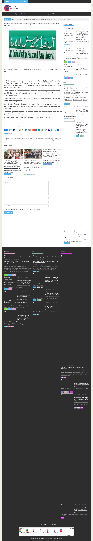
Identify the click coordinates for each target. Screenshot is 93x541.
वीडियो (37, 14)
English (43, 14)
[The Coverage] (5, 14)
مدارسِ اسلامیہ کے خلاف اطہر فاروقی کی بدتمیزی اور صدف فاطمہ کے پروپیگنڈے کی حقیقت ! (48, 139)
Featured (5, 133)
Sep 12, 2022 (64, 365)
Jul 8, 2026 (67, 90)
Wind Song (54, 524)
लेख (33, 14)
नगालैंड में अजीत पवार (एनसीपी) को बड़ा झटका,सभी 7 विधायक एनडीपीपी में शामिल (18, 139)
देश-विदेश (15, 14)
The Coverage (13, 28)
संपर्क (53, 14)
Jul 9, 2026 (20, 277)
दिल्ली (21, 14)
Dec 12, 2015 (77, 504)
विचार (25, 14)
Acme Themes (59, 538)
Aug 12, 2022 (77, 394)
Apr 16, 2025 (78, 106)
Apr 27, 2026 (20, 291)
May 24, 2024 (79, 120)
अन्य (29, 14)
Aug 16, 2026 (7, 160)
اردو (49, 14)
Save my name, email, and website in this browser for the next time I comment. (23, 209)
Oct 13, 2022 (78, 231)
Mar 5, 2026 (20, 311)
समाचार (10, 14)
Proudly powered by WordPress (38, 538)
